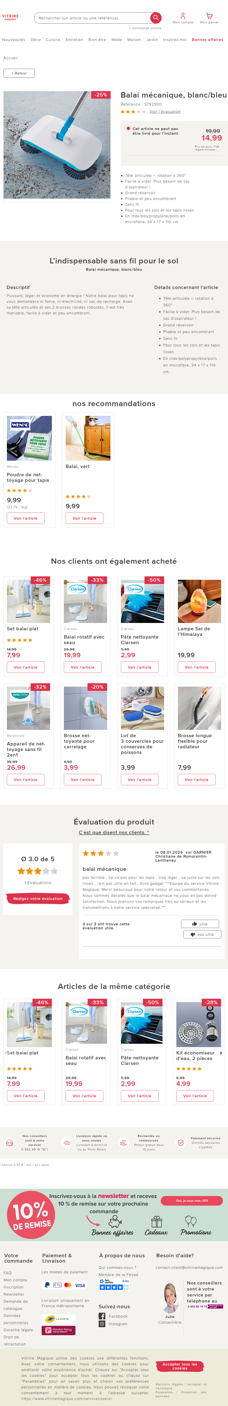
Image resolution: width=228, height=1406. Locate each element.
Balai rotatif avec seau (84, 640)
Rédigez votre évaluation (38, 898)
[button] (19, 1258)
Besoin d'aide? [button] (175, 1255)
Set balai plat (23, 629)
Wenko (13, 466)
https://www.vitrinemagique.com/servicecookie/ (66, 1398)
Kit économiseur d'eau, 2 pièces (195, 1056)
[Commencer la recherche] (156, 18)
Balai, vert (78, 467)
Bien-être (97, 39)
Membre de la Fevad (118, 1274)
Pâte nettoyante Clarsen (140, 640)
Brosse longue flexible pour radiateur (195, 741)
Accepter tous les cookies (180, 1366)
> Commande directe (145, 28)
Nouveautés (13, 39)
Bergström (16, 736)
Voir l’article (26, 518)
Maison (134, 39)
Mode (117, 39)
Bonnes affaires (208, 39)
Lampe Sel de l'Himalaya (194, 631)
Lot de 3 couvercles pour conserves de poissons (142, 744)
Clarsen (70, 629)
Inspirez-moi (175, 39)
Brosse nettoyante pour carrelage (79, 741)
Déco (36, 39)
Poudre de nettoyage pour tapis (28, 477)
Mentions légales (169, 1384)
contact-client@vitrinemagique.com (189, 1267)
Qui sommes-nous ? (117, 1267)
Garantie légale (18, 1329)
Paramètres (164, 1392)
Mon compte (15, 1280)
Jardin (152, 39)
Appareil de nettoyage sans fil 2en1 (26, 749)
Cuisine (53, 39)
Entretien (74, 39)
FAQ (8, 1272)
